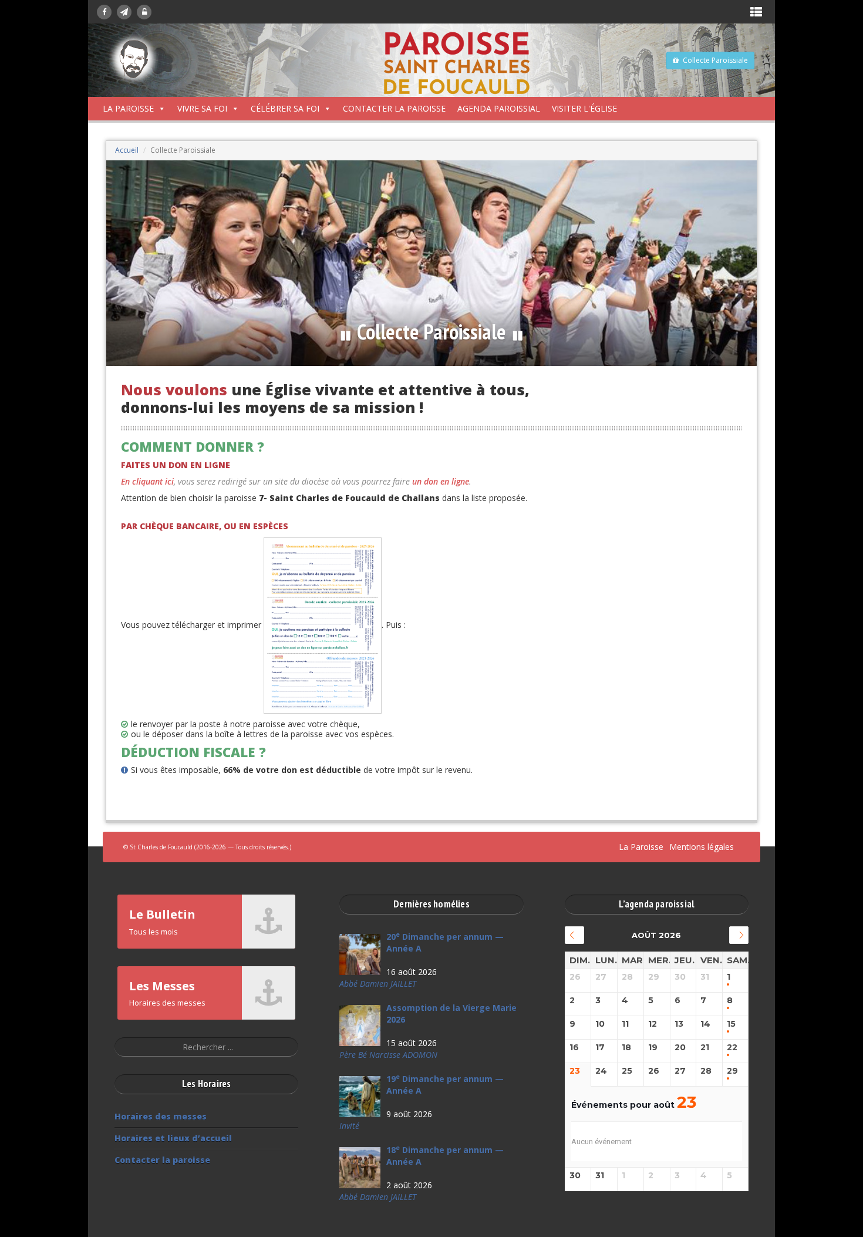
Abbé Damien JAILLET (377, 983)
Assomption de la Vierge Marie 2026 (451, 1013)
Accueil (127, 150)
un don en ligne (440, 481)
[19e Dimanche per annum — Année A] (359, 1096)
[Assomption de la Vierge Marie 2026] (359, 1025)
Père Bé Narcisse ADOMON (388, 1054)
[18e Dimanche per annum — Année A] (359, 1167)
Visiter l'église (584, 108)
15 (731, 1024)
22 (732, 1048)
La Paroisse (128, 108)
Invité (349, 1125)
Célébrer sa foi (285, 108)
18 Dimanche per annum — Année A (445, 1155)
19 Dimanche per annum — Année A (445, 1084)
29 (732, 1071)
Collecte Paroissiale (715, 60)
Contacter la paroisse (394, 108)
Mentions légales (701, 846)
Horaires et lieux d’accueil (173, 1138)
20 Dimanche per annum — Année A (445, 942)
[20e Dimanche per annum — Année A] (359, 954)
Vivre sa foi (202, 108)
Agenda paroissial (498, 108)
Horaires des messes (160, 1116)
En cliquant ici (147, 481)
